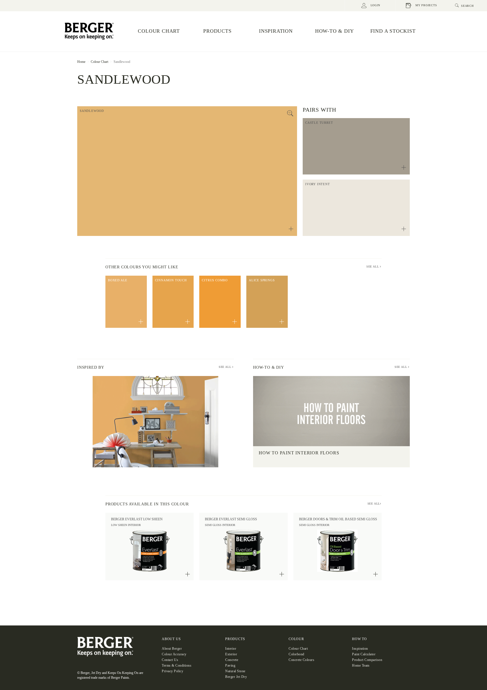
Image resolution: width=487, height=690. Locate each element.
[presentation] (71, 421)
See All (225, 366)
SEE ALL (373, 266)
